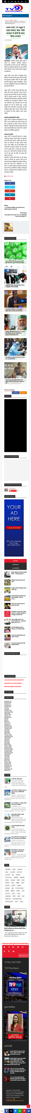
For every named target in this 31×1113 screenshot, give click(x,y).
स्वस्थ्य (16, 901)
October (6, 704)
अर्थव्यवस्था (20, 869)
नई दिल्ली (7, 882)
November (7, 702)
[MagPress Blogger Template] (15, 8)
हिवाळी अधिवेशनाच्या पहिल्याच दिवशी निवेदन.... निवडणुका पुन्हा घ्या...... (19, 572)
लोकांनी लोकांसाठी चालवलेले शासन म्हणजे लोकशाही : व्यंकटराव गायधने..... (18, 597)
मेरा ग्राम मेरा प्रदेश (19, 888)
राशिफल (12, 890)
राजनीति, (7, 40)
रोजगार (13, 893)
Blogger (23, 392)
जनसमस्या (18, 874)
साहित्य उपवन (8, 899)
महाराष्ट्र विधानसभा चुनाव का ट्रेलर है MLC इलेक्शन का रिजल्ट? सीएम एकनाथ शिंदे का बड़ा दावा (17, 1052)
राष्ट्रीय (15, 20)
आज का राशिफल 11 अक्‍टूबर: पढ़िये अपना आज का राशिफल (18, 803)
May (5, 718)
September (7, 712)
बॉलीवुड (17, 882)
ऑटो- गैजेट (19, 872)
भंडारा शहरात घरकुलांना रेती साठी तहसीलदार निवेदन (18, 643)
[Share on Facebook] (10, 183)
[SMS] (15, 1111)
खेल (13, 874)
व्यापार (19, 896)
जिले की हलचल (8, 877)
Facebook (15, 392)
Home (6, 20)
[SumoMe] (29, 1111)
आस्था (6, 872)
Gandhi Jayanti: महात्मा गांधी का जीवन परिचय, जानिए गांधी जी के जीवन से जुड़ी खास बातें (15, 381)
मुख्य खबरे (7, 888)
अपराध (14, 869)
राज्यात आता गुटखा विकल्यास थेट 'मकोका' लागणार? (18, 635)
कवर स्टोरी (7, 874)
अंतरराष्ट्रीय (7, 869)
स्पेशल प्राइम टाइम (9, 901)
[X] (11, 1111)
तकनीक (7, 880)
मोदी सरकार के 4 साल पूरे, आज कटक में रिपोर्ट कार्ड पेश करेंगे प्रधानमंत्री (17, 851)
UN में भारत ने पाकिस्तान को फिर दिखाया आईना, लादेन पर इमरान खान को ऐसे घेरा (14, 309)
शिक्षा (23, 896)
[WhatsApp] (20, 1111)
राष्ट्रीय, (10, 40)
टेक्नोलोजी (22, 877)
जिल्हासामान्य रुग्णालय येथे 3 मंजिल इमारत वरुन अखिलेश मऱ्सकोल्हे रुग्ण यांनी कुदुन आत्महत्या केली (18, 613)
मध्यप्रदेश (7, 885)
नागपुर (12, 882)
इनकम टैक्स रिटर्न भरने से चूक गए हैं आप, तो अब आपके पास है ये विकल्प (18, 837)
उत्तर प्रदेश (12, 872)
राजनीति (10, 20)
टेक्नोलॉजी (16, 877)
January (6, 714)
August (6, 713)
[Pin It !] (10, 198)
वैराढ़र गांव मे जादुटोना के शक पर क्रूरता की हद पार (18, 604)
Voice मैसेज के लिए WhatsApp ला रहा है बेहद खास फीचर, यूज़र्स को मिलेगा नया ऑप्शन (15, 261)
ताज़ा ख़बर (13, 880)
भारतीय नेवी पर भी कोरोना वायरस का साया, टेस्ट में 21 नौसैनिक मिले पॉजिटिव (18, 791)
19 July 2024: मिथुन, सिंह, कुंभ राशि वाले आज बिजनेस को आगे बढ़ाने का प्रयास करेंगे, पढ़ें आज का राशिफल (18, 1078)
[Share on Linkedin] (10, 194)
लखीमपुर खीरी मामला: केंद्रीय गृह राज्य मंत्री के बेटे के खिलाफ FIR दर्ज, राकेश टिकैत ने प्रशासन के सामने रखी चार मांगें (15, 333)
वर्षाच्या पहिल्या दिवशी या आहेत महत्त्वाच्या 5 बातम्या (17, 815)
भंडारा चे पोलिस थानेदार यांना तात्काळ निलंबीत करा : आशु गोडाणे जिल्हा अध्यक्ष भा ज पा (18, 621)
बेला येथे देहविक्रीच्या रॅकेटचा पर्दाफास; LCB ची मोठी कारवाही (17, 628)
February (6, 723)
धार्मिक (23, 880)
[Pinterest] (24, 1111)
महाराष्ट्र (19, 885)
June (5, 709)
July (5, 708)
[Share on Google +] (10, 191)
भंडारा (22, 882)
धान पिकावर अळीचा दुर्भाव (16, 779)
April (5, 720)
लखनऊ (18, 893)
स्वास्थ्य (21, 901)
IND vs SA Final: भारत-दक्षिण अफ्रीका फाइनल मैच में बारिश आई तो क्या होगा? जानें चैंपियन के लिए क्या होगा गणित (17, 1071)
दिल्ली (18, 880)
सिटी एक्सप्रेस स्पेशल (17, 899)
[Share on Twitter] (10, 187)
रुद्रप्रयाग (7, 893)
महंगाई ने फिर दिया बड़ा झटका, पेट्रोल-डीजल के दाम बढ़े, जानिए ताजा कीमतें (15, 285)
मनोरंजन (13, 885)
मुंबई (12, 888)
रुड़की (23, 890)
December (7, 701)
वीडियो (14, 896)
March (5, 721)
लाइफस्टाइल (8, 896)
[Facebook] (6, 1111)
